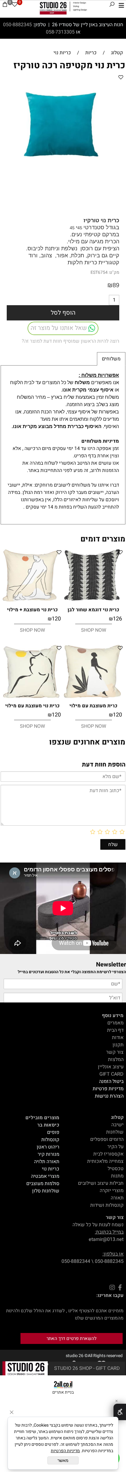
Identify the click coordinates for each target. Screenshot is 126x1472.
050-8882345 (17, 24)
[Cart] (5, 5)
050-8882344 (75, 1261)
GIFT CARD (111, 1074)
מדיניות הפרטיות (65, 1451)
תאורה (117, 1198)
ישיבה (117, 1124)
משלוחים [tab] (111, 359)
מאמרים (115, 1023)
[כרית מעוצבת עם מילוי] (93, 697)
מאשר (63, 1460)
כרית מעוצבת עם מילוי (93, 705)
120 (56, 619)
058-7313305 (61, 32)
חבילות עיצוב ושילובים (101, 1183)
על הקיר (115, 1146)
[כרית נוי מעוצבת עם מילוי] (32, 698)
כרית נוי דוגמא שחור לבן (93, 609)
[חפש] (112, 5)
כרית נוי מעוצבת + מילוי (32, 609)
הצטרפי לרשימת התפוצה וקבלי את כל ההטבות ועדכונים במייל (72, 972)
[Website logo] (63, 8)
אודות (118, 1037)
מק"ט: (114, 272)
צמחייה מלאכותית (105, 1161)
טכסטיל (116, 1168)
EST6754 (99, 272)
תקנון (118, 1045)
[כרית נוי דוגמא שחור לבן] (93, 602)
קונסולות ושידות (107, 1205)
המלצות (116, 1059)
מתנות (117, 1176)
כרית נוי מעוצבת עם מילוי (32, 705)
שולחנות (115, 1132)
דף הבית (115, 1030)
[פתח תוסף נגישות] (119, 1412)
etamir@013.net (106, 1239)
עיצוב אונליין (111, 1066)
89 (116, 285)
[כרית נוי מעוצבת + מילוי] (32, 600)
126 (117, 619)
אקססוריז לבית (108, 1154)
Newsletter (111, 964)
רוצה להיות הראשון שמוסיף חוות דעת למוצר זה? (70, 341)
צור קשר (115, 1052)
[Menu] (121, 5)
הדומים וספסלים (107, 1139)
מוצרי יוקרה (112, 1190)
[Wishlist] (15, 5)
